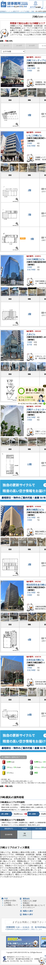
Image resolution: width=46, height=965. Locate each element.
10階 (29, 714)
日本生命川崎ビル (35, 660)
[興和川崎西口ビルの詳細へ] (12, 536)
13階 (29, 464)
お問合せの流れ (10, 901)
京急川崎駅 (31, 68)
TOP (6, 898)
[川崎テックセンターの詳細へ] (12, 436)
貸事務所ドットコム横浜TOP (9, 11)
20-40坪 (19, 46)
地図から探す (28, 911)
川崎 (32, 11)
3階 (29, 314)
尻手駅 (29, 345)
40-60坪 (32, 46)
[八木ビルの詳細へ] (12, 360)
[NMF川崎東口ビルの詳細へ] (12, 285)
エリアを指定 (25, 11)
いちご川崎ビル (34, 135)
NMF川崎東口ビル (35, 259)
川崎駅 (29, 71)
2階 (29, 190)
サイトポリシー (29, 907)
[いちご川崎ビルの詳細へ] (12, 162)
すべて (6, 46)
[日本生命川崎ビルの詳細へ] (12, 686)
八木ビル (30, 334)
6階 (29, 639)
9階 (29, 115)
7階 (29, 214)
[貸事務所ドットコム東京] (22, 947)
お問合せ (7, 903)
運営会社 (26, 899)
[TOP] (14, 4)
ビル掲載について (11, 905)
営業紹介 (26, 903)
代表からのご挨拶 (30, 901)
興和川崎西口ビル (35, 509)
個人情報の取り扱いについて (34, 905)
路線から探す (28, 914)
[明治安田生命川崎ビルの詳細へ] (12, 611)
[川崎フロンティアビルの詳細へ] (12, 86)
